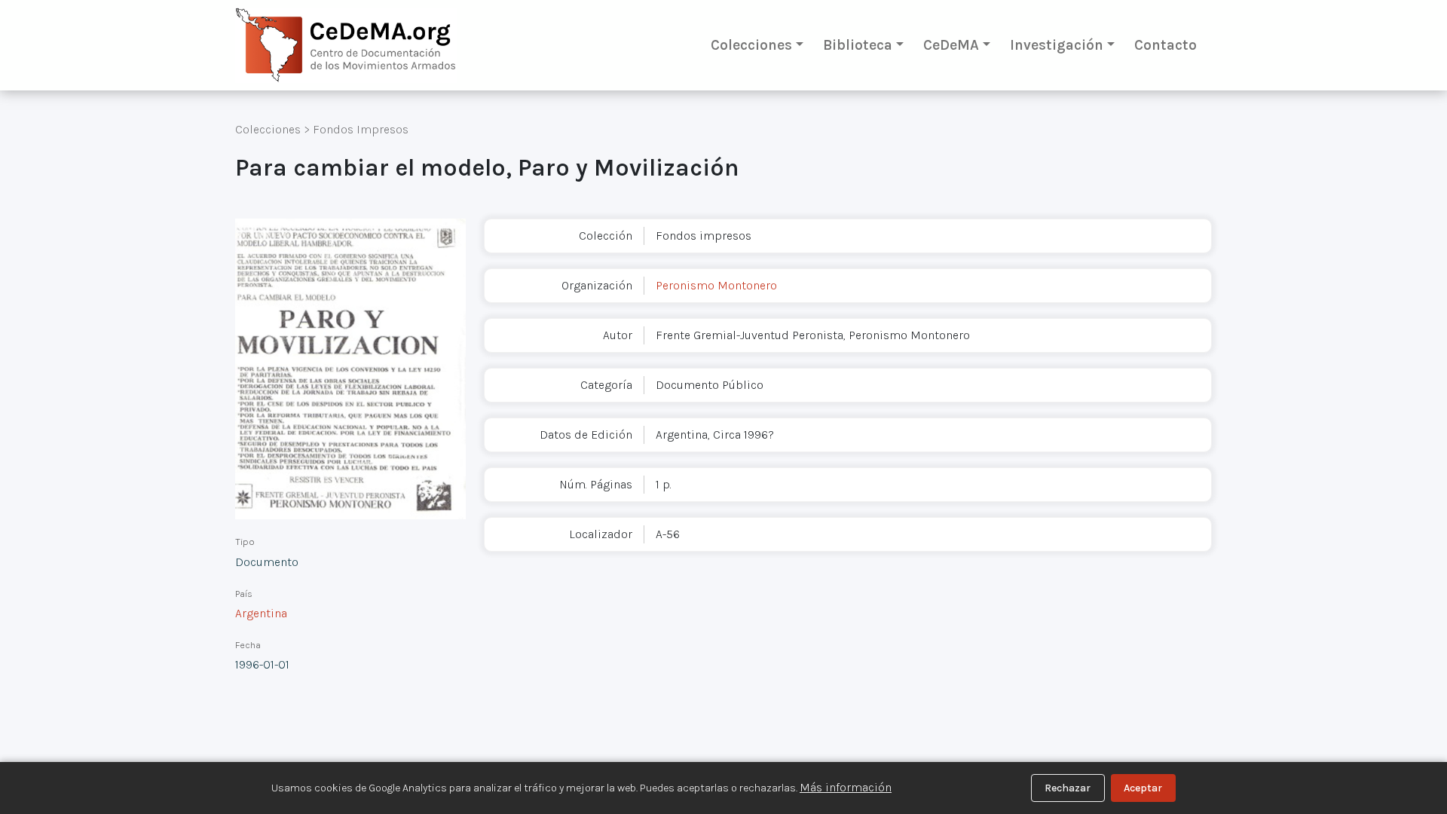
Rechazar (1068, 788)
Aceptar (1143, 788)
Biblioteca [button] (857, 45)
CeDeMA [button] (951, 45)
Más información (846, 787)
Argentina (261, 613)
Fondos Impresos (360, 129)
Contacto (1165, 45)
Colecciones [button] (751, 45)
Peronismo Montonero (716, 285)
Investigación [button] (1056, 45)
